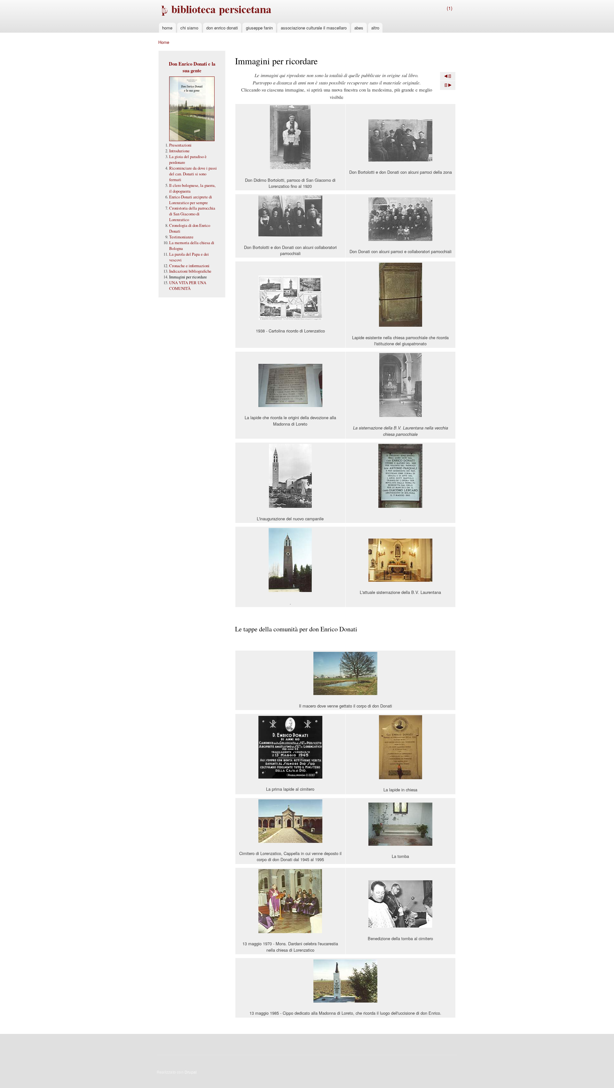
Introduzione (179, 151)
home (167, 28)
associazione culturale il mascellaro (314, 28)
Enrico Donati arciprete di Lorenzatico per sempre (190, 199)
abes (358, 28)
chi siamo (189, 28)
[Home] (216, 11)
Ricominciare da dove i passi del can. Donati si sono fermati (193, 173)
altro (375, 28)
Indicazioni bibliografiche (190, 271)
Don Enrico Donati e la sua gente (192, 67)
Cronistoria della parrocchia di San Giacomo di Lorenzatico (192, 213)
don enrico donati (222, 28)
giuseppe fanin (259, 28)
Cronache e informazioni (189, 265)
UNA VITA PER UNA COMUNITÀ (187, 285)
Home (163, 42)
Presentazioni (180, 145)
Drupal (191, 1072)
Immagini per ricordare (188, 277)
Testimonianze (181, 237)
